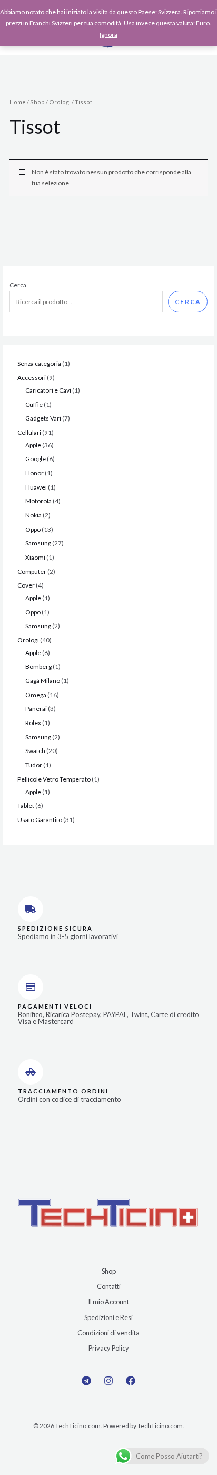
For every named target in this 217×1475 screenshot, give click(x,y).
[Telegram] (86, 1380)
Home (17, 102)
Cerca (17, 285)
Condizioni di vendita (108, 1333)
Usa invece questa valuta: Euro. (167, 23)
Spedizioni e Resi (108, 1317)
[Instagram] (108, 1380)
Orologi (60, 102)
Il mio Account (108, 1301)
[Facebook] (130, 1380)
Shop (37, 102)
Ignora (108, 34)
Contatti (109, 1286)
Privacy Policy (108, 1348)
